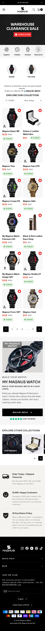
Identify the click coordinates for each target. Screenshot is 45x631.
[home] (22, 9)
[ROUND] (11, 69)
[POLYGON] (31, 69)
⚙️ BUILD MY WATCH (32, 91)
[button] (3, 2)
